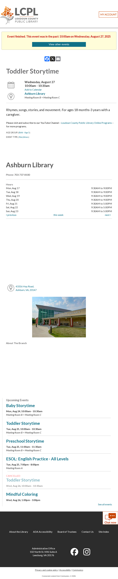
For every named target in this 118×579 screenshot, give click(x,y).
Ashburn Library (35, 93)
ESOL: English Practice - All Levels (37, 458)
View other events (59, 44)
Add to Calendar (33, 89)
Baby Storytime (20, 405)
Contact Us (88, 531)
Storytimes (23, 137)
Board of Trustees (67, 531)
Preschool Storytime (25, 441)
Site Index (104, 531)
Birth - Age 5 (24, 132)
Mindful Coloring (22, 494)
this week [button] (58, 214)
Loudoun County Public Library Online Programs (86, 122)
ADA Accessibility (42, 531)
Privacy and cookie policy (46, 570)
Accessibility (65, 570)
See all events (105, 504)
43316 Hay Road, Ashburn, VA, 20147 (26, 288)
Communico (78, 570)
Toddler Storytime (23, 423)
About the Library (18, 531)
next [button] (107, 214)
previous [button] (11, 214)
